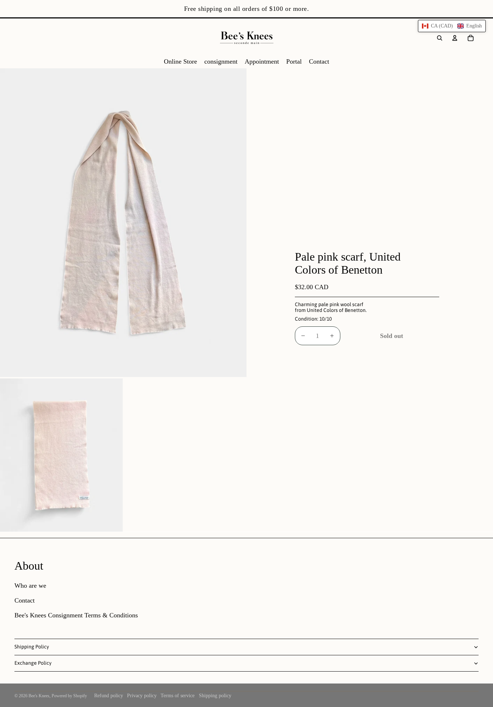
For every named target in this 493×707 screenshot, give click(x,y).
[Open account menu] (455, 38)
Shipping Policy (31, 647)
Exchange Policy (33, 663)
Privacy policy (142, 695)
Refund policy (108, 695)
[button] (451, 26)
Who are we (30, 585)
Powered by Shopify (69, 695)
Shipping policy (215, 695)
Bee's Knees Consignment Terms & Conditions (76, 615)
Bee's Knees (39, 695)
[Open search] (440, 38)
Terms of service (178, 695)
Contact (24, 600)
